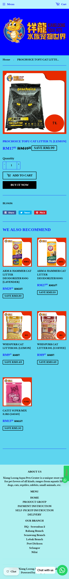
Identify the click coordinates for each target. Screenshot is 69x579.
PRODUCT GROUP (34, 501)
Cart (63, 4)
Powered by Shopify (33, 572)
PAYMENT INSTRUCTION (34, 506)
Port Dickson (34, 543)
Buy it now (20, 185)
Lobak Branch (34, 539)
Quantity (8, 158)
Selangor (34, 548)
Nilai (34, 552)
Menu (10, 4)
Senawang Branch (34, 535)
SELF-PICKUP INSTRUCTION (34, 510)
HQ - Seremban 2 (34, 526)
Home (6, 59)
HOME (34, 497)
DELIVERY (34, 514)
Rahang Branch (34, 530)
